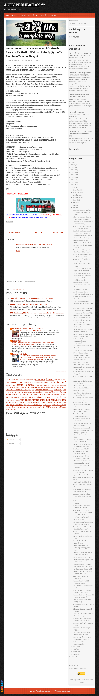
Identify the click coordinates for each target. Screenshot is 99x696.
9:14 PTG (10, 60)
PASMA (17, 400)
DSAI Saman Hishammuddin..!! (83, 308)
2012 (72, 185)
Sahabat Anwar (47, 405)
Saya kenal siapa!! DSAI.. (80, 475)
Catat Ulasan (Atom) (20, 289)
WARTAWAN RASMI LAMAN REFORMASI (28, 329)
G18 (30, 390)
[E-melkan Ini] (7, 222)
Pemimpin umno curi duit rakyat (39, 399)
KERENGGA (16, 341)
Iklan (60, 390)
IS (10, 392)
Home (7, 15)
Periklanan (52, 15)
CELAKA (63, 385)
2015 (72, 177)
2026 (73, 162)
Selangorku (17, 407)
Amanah (40, 379)
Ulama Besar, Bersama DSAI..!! (83, 477)
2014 (72, 180)
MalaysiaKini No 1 (79, 390)
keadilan (29, 392)
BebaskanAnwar (38, 382)
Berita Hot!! (59, 382)
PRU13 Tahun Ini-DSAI (80, 289)
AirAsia (24, 379)
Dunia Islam (61, 387)
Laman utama (37, 232)
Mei (74, 207)
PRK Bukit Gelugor (26, 402)
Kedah (35, 392)
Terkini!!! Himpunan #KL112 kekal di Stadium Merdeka (31, 298)
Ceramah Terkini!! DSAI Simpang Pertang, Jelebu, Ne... (82, 548)
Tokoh (53, 407)
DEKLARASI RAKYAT (50, 387)
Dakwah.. (16, 387)
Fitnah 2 (14, 390)
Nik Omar (32, 397)
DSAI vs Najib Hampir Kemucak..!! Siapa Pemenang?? (80, 341)
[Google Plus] (2, 687)
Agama (13, 379)
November (76, 192)
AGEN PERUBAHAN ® (24, 5)
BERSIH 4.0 (54, 385)
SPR (24, 407)
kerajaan (48, 392)
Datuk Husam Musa (34, 387)
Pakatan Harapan (43, 397)
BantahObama (28, 382)
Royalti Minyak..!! (78, 519)
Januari (75, 654)
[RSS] (2, 690)
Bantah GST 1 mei (16, 382)
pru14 (12, 405)
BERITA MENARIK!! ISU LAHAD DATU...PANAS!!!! (28, 304)
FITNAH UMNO (23, 390)
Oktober (76, 195)
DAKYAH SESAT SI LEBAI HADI (30, 330)
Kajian (23, 392)
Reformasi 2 (37, 405)
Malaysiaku (36, 394)
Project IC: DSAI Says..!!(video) (82, 350)
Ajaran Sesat (31, 379)
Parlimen (55, 397)
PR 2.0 (14, 402)
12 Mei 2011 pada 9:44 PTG (42, 245)
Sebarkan (8, 407)
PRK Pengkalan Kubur (50, 402)
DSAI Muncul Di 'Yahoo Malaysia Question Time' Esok (82, 404)
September (76, 197)
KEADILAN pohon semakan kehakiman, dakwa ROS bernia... (82, 212)
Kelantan (40, 392)
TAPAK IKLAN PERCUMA (77, 24)
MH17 (64, 394)
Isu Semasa (16, 392)
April (74, 647)
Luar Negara (26, 394)
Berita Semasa (25, 384)
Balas (18, 251)
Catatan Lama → (59, 232)
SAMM (64, 405)
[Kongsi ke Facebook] (12, 222)
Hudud (56, 390)
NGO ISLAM (24, 397)
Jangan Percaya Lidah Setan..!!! (82, 557)
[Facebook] (2, 681)
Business (14, 15)
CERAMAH (9, 387)
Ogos (74, 200)
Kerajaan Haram (58, 392)
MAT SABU (46, 394)
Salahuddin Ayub (57, 405)
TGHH (42, 407)
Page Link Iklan (33, 15)
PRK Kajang (37, 402)
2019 (72, 167)
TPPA (58, 407)
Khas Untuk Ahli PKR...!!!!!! (81, 449)
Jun (74, 205)
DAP (22, 387)
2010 (72, 657)
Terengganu (36, 407)
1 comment (36, 60)
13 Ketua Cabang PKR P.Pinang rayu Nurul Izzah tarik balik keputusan (37, 313)
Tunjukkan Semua (61, 371)
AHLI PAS (19, 379)
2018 (72, 170)
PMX (7, 402)
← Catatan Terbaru (13, 232)
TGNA (48, 407)
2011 (72, 187)
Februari (76, 651)
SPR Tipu (29, 407)
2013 (72, 182)
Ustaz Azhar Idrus (11, 409)
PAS (61, 397)
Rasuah (30, 405)
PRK (18, 402)
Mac (74, 649)
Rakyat (26, 405)
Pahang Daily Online (20, 354)
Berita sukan (39, 385)
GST (33, 390)
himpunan (50, 390)
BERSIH (46, 385)
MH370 (8, 397)
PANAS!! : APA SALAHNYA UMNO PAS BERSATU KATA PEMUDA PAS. (80, 134)
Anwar (50, 379)
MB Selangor (56, 394)
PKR (64, 400)
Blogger (81, 682)
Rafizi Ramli (19, 405)
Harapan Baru (41, 390)
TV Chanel (22, 15)
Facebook (43, 15)
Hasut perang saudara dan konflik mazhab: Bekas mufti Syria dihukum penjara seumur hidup (33, 343)
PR (10, 402)
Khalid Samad (12, 394)
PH (60, 400)
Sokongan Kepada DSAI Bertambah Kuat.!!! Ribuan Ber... (82, 435)
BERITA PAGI (10, 385)
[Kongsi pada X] (10, 222)
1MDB (8, 379)
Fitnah (8, 390)
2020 (73, 165)
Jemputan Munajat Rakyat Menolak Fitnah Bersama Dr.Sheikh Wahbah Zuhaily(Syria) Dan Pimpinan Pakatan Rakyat (35, 52)
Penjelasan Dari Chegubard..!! (82, 569)
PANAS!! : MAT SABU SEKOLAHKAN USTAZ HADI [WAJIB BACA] (79, 114)
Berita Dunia (48, 382)
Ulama (63, 407)
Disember (76, 190)
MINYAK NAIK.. (16, 397)
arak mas (57, 379)
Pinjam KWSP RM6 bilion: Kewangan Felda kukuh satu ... (83, 304)
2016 (72, 175)
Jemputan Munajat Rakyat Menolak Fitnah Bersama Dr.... (82, 496)
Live (20, 394)
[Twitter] (2, 684)
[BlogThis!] (8, 222)
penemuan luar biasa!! (24, 245)
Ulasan (11, 443)
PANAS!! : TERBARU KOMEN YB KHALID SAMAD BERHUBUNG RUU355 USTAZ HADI (80, 55)
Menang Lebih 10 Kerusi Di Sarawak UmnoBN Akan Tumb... (81, 285)
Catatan (11, 440)
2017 (72, 172)
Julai (74, 202)
